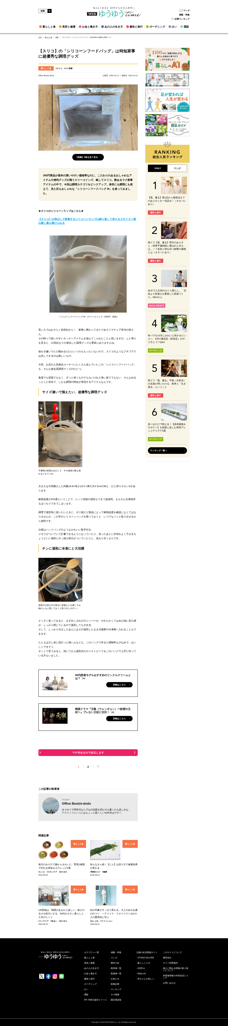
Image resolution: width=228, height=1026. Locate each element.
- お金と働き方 (90, 973)
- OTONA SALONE (145, 958)
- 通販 (85, 995)
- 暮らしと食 (89, 958)
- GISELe (140, 968)
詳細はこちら (119, 685)
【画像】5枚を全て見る (87, 157)
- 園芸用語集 (115, 1000)
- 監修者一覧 (115, 973)
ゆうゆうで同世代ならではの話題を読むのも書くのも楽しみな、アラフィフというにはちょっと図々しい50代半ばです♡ (96, 811)
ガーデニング (155, 350)
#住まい (54, 921)
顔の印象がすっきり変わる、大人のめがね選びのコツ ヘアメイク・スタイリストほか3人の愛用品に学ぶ (114, 913)
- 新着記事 (114, 984)
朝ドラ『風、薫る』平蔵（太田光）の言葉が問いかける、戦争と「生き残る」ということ (167, 383)
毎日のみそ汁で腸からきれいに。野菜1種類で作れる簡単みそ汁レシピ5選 (61, 866)
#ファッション (106, 921)
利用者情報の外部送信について (175, 977)
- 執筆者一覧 (115, 968)
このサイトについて (172, 952)
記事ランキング (182, 19)
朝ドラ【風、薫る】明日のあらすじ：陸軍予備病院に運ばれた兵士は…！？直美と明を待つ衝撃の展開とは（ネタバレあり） (167, 247)
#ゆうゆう (63, 872)
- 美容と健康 (89, 963)
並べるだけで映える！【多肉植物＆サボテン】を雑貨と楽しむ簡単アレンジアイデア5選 (167, 427)
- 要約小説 (114, 963)
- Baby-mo (141, 973)
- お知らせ (114, 979)
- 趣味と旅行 (89, 979)
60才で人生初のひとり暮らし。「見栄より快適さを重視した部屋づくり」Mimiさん (167, 293)
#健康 (104, 872)
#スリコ (59, 68)
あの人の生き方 (156, 305)
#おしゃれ (94, 921)
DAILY (158, 168)
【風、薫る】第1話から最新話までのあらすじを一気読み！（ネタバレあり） (167, 200)
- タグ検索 (114, 995)
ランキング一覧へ (158, 450)
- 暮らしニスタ (143, 963)
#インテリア (43, 921)
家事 (57, 37)
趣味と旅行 (155, 212)
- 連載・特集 (115, 952)
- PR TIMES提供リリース (95, 1000)
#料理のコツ (95, 872)
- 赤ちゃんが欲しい (145, 979)
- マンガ (113, 958)
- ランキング (115, 989)
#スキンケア (52, 872)
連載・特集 (184, 15)
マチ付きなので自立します (88, 752)
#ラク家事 (68, 68)
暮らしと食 (48, 37)
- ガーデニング (90, 984)
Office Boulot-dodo (76, 803)
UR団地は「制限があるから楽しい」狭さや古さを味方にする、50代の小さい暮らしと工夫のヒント (61, 913)
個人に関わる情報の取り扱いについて (175, 969)
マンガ (186, 10)
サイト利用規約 (170, 963)
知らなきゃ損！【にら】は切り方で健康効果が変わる (114, 866)
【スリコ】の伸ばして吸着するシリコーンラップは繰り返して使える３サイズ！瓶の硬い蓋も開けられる (87, 221)
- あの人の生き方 (91, 968)
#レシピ (41, 872)
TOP (39, 37)
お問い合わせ (169, 983)
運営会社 (167, 958)
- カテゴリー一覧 (91, 952)
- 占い (85, 989)
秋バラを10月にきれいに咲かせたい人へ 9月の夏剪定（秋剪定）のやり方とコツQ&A (167, 338)
